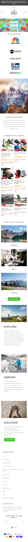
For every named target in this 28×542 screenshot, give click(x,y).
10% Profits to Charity (8, 498)
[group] (7, 160)
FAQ (4, 494)
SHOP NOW (9, 439)
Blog (4, 491)
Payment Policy (6, 474)
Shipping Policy (6, 463)
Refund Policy (6, 478)
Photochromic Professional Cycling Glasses (6, 210)
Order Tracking (6, 488)
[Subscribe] (23, 522)
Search (4, 456)
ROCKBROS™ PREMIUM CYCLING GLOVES (19, 182)
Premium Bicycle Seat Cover (20, 153)
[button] (2, 12)
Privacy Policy (6, 459)
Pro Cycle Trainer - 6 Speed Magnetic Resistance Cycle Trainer (6, 155)
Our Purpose (6, 481)
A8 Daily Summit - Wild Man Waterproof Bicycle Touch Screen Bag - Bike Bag (7, 182)
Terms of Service (7, 466)
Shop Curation (14, 299)
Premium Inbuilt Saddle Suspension (20, 209)
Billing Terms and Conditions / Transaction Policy (13, 470)
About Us (5, 484)
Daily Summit (15, 539)
